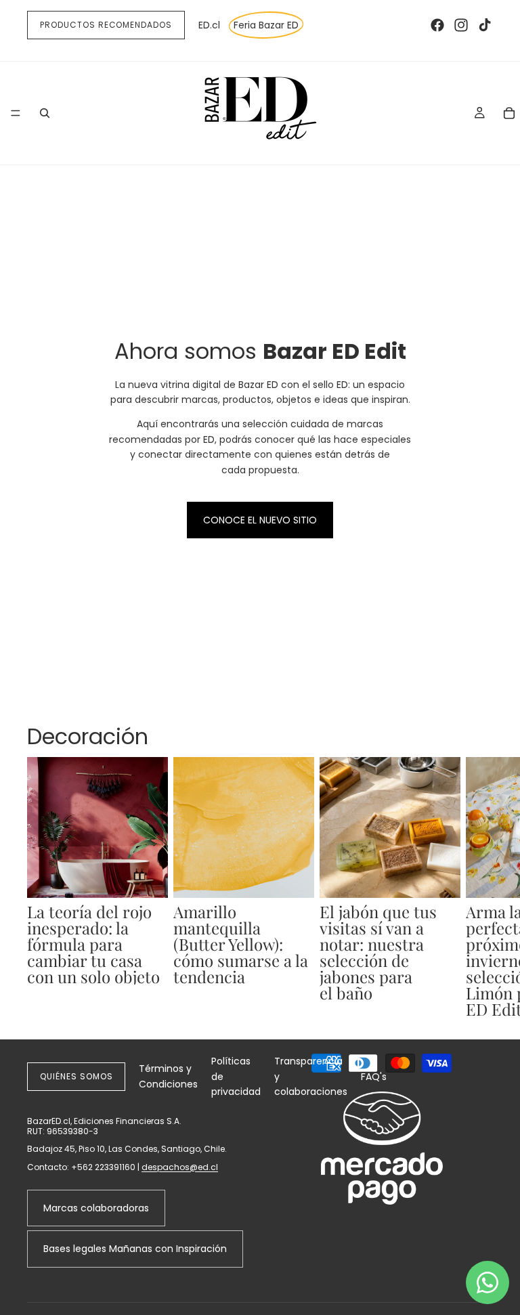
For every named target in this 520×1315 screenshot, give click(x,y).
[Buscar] (45, 113)
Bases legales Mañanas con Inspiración (135, 1248)
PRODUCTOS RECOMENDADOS (106, 24)
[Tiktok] (485, 25)
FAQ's (374, 1076)
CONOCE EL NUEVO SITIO (260, 520)
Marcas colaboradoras (96, 1208)
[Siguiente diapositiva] (478, 887)
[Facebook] (437, 25)
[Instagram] (461, 25)
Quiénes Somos (76, 1076)
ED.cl (209, 25)
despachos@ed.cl (180, 1167)
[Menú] (15, 113)
